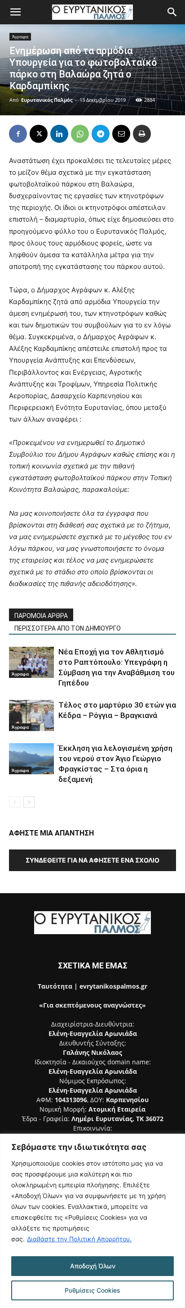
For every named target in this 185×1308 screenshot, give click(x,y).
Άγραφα (20, 36)
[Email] (121, 134)
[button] (15, 12)
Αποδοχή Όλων (92, 1266)
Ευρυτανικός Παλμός (46, 99)
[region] (92, 1221)
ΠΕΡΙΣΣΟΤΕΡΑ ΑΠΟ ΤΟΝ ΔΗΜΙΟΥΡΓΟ (67, 628)
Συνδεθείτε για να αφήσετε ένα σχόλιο (92, 860)
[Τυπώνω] (142, 134)
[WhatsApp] (80, 134)
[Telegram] (101, 134)
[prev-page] (14, 802)
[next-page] (29, 802)
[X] (39, 134)
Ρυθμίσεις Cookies (92, 1290)
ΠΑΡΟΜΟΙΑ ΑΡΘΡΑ (41, 615)
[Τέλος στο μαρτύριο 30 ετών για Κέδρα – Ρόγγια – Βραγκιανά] (31, 715)
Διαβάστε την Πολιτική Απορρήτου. (79, 1239)
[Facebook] (18, 134)
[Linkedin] (59, 134)
